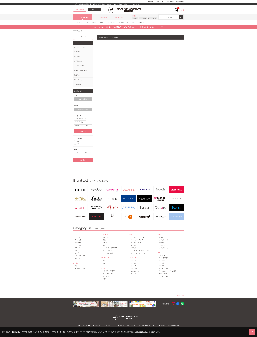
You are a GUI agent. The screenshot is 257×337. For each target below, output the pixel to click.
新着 (78, 141)
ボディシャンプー (164, 240)
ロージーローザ (152, 18)
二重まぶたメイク (80, 256)
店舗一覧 (150, 1)
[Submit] (181, 17)
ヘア (87, 22)
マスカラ (77, 248)
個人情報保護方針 (173, 325)
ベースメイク (79, 237)
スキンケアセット (108, 253)
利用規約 (162, 325)
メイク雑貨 (162, 260)
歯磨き (77, 266)
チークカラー (79, 240)
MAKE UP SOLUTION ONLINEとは (89, 325)
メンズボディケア (108, 273)
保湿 (104, 245)
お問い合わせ (180, 1)
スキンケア (78, 22)
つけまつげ (162, 255)
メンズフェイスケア (109, 271)
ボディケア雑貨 (163, 268)
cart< (176, 8)
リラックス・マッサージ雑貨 (167, 271)
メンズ (149, 22)
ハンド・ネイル (123, 22)
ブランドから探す (101, 17)
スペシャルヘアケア (137, 240)
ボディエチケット (164, 248)
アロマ (105, 263)
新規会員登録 (80, 10)
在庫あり (79, 144)
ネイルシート (135, 274)
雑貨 (133, 22)
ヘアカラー (134, 248)
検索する (83, 131)
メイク (102, 22)
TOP (74, 31)
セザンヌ (135, 18)
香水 (104, 260)
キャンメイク (142, 18)
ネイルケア (134, 260)
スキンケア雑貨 (163, 258)
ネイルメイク (135, 263)
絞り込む (83, 160)
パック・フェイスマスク (110, 248)
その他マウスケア (80, 268)
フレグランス (111, 22)
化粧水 (105, 242)
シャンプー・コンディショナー (140, 237)
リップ (77, 253)
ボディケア (162, 242)
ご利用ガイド (159, 1)
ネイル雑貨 (134, 268)
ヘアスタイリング (136, 242)
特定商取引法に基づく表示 (147, 325)
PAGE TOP (180, 295)
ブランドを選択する (83, 99)
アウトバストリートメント (139, 253)
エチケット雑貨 (163, 276)
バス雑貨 (161, 266)
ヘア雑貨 (161, 263)
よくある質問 (169, 1)
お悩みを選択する (83, 109)
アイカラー (78, 242)
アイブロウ (78, 250)
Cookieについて (141, 331)
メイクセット (79, 258)
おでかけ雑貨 (163, 274)
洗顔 (104, 240)
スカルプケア (135, 245)
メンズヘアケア (107, 276)
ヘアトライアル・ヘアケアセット (141, 250)
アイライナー (79, 245)
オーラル (141, 22)
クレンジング (107, 237)
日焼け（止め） (163, 245)
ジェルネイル (135, 271)
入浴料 (161, 237)
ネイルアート (135, 266)
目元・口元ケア (107, 250)
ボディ (94, 22)
